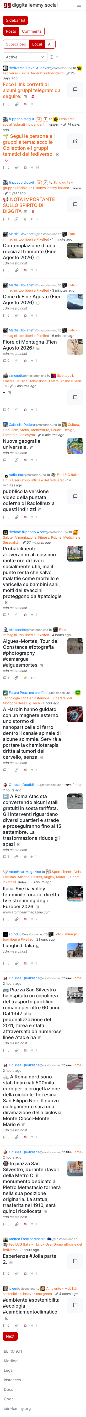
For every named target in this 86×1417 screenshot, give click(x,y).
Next (10, 1336)
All (50, 44)
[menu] (78, 5)
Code (9, 1398)
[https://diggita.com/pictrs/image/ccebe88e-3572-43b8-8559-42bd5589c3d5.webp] (75, 141)
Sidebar (13, 20)
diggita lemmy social (35, 5)
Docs (8, 1389)
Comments (32, 31)
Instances (12, 1379)
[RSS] (57, 57)
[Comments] (75, 89)
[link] (17, 103)
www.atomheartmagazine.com (26, 912)
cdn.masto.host (15, 263)
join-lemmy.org (17, 1408)
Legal (9, 1370)
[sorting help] (52, 57)
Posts (11, 31)
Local (37, 44)
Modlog (11, 1360)
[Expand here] (75, 250)
